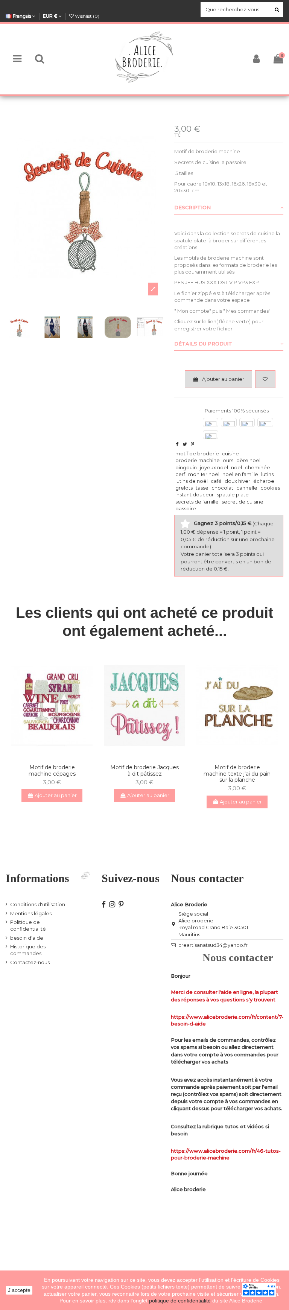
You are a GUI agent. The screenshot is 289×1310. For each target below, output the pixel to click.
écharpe (263, 481)
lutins (267, 474)
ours (228, 460)
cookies (270, 488)
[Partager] (177, 444)
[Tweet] (185, 444)
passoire (185, 508)
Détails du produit (203, 344)
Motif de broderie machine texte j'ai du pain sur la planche (237, 774)
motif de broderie (197, 453)
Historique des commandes (28, 949)
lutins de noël (191, 481)
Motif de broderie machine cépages (52, 770)
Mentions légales (31, 913)
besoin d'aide (26, 938)
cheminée (257, 467)
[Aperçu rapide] (57, 756)
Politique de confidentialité (28, 925)
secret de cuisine (242, 502)
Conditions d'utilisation (37, 904)
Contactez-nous (30, 962)
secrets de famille (197, 502)
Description (192, 207)
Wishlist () (86, 16)
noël (236, 467)
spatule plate (233, 494)
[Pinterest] (192, 444)
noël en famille (240, 474)
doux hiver (237, 481)
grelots (184, 488)
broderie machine (197, 460)
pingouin (186, 467)
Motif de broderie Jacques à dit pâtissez (144, 770)
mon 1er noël (203, 474)
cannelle (246, 488)
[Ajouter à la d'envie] (47, 756)
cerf (180, 474)
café (216, 481)
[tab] (228, 208)
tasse (202, 488)
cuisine (230, 453)
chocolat (222, 488)
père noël (248, 460)
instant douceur (194, 494)
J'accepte (19, 1290)
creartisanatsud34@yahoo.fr (213, 945)
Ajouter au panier (223, 379)
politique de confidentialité (180, 1301)
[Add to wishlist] (265, 379)
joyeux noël (214, 467)
